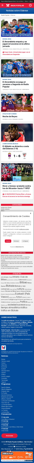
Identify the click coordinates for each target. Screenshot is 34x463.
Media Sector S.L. (20, 246)
